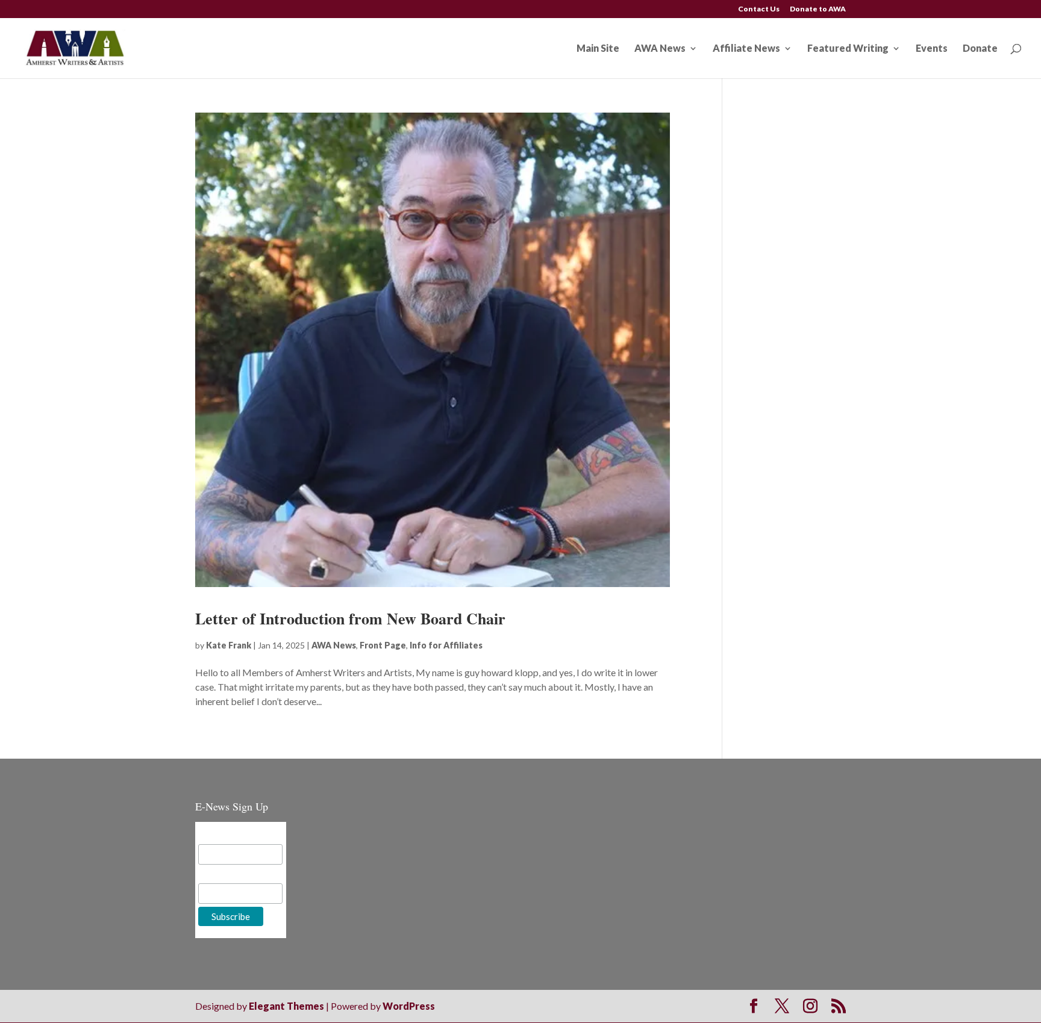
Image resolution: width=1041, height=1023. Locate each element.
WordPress (409, 1006)
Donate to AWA (818, 9)
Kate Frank (228, 645)
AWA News (660, 49)
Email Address (227, 835)
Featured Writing (848, 49)
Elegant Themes (286, 1006)
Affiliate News (746, 49)
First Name (221, 874)
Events (932, 49)
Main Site (598, 49)
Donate (980, 49)
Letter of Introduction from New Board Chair (350, 618)
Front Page (383, 645)
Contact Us (759, 9)
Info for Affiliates (446, 645)
